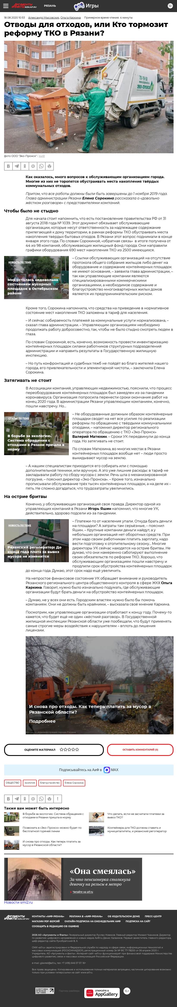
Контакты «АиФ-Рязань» (48, 916)
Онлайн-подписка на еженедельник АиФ (93, 921)
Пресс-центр (153, 916)
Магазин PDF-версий (46, 921)
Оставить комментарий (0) (140, 749)
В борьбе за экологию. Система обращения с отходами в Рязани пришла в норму (53, 815)
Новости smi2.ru (18, 902)
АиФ (42, 156)
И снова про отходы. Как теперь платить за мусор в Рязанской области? (90, 709)
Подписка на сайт (138, 921)
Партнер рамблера (69, 991)
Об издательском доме (124, 916)
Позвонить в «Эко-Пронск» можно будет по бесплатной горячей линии (52, 829)
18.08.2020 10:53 (14, 17)
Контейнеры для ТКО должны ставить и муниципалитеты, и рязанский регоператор (137, 829)
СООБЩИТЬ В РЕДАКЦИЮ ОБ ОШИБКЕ (55, 926)
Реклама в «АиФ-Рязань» (86, 916)
